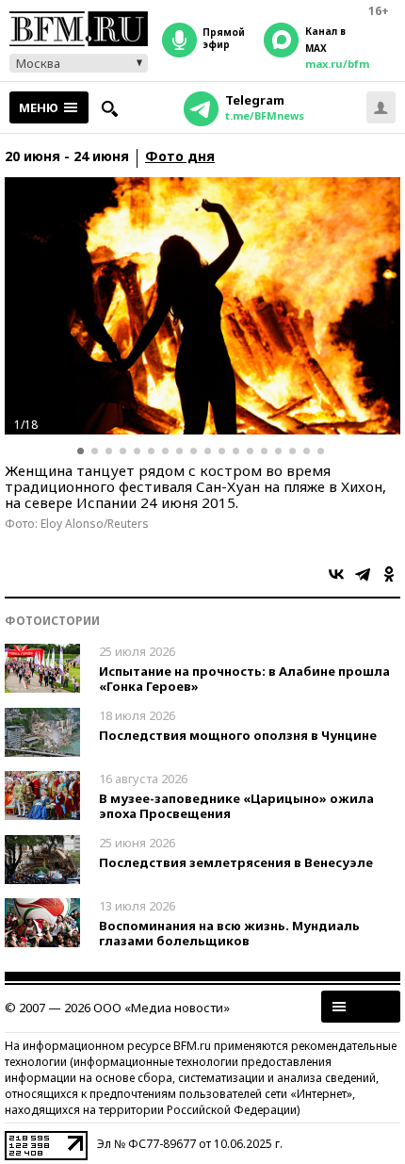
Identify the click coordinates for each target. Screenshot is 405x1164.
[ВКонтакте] (336, 574)
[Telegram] (362, 574)
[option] (202, 305)
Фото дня (180, 157)
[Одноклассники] (389, 574)
